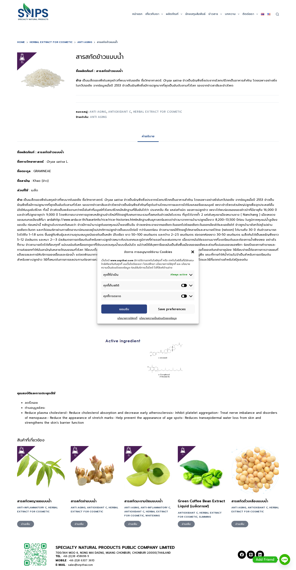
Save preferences (172, 309)
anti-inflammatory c (32, 507)
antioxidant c (119, 112)
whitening (152, 515)
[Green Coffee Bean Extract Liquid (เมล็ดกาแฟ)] (201, 470)
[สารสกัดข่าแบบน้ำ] (94, 470)
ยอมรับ (124, 309)
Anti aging (98, 117)
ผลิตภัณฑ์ (172, 14)
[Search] (277, 14)
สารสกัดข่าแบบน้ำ (83, 501)
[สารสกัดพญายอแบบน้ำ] (41, 470)
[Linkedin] (260, 555)
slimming (205, 517)
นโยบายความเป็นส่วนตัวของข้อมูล (158, 318)
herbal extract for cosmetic (157, 112)
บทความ (230, 14)
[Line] (251, 555)
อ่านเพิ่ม (25, 524)
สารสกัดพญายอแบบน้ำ (34, 501)
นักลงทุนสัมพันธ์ (195, 14)
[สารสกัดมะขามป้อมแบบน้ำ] (148, 470)
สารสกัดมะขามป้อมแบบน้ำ (143, 501)
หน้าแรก (137, 14)
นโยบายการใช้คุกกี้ (127, 318)
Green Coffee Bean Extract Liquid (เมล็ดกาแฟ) (201, 503)
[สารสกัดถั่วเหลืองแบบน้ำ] (255, 470)
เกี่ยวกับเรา (152, 14)
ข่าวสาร (213, 14)
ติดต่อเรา (248, 14)
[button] (193, 252)
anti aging (97, 112)
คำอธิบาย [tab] (148, 136)
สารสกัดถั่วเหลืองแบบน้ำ (249, 501)
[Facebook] (242, 555)
